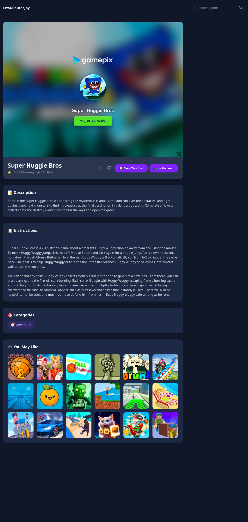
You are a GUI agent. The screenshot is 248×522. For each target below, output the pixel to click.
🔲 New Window (131, 168)
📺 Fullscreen (164, 168)
